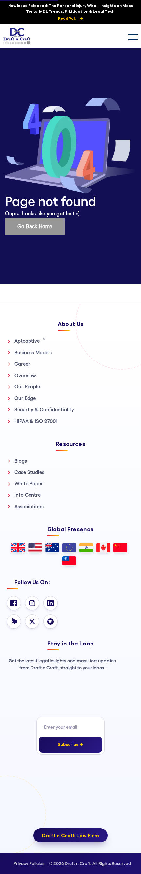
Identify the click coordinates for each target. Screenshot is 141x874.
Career (22, 364)
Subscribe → (70, 744)
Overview (25, 375)
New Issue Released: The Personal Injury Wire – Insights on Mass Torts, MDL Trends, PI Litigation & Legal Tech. (70, 12)
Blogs (20, 461)
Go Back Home (34, 226)
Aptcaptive (29, 341)
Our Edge (25, 398)
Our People (27, 386)
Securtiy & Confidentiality (44, 409)
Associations (29, 506)
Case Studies (29, 472)
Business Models (33, 352)
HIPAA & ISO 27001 (36, 421)
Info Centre (27, 495)
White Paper (28, 483)
